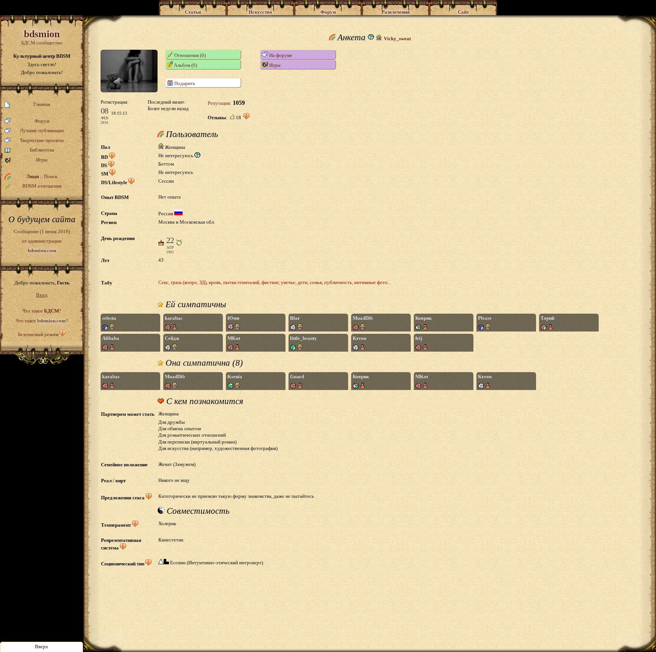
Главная (41, 104)
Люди (32, 176)
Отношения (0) (189, 55)
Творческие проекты (42, 140)
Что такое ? (41, 311)
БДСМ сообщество (41, 37)
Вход (41, 295)
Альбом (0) (185, 65)
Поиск (50, 176)
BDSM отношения (42, 186)
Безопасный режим (38, 334)
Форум (42, 121)
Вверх (41, 646)
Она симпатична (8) (203, 363)
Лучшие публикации (42, 130)
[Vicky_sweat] (129, 90)
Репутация (219, 103)
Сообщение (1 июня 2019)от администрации (42, 241)
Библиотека (42, 150)
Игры (41, 160)
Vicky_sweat (397, 38)
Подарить (184, 83)
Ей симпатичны (194, 304)
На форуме (280, 55)
